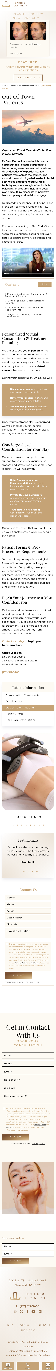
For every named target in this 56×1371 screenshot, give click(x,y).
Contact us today (13, 641)
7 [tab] (39, 825)
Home (5, 86)
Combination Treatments (23, 695)
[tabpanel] (28, 763)
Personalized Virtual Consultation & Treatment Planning (26, 295)
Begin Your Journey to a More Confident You (23, 315)
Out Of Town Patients (20, 707)
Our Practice (14, 701)
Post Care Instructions (21, 719)
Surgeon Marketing (19, 1351)
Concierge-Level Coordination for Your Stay (25, 301)
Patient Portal (15, 713)
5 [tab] (30, 825)
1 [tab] (13, 825)
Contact (42, 1325)
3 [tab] (21, 825)
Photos (8, 1368)
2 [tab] (17, 825)
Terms (36, 982)
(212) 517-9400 (10, 672)
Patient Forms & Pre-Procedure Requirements (24, 308)
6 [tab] (34, 825)
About (13, 86)
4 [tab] (26, 825)
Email (48, 1368)
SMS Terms (35, 963)
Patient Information (28, 86)
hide (44, 284)
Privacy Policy (21, 963)
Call (28, 1368)
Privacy (29, 982)
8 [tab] (43, 825)
